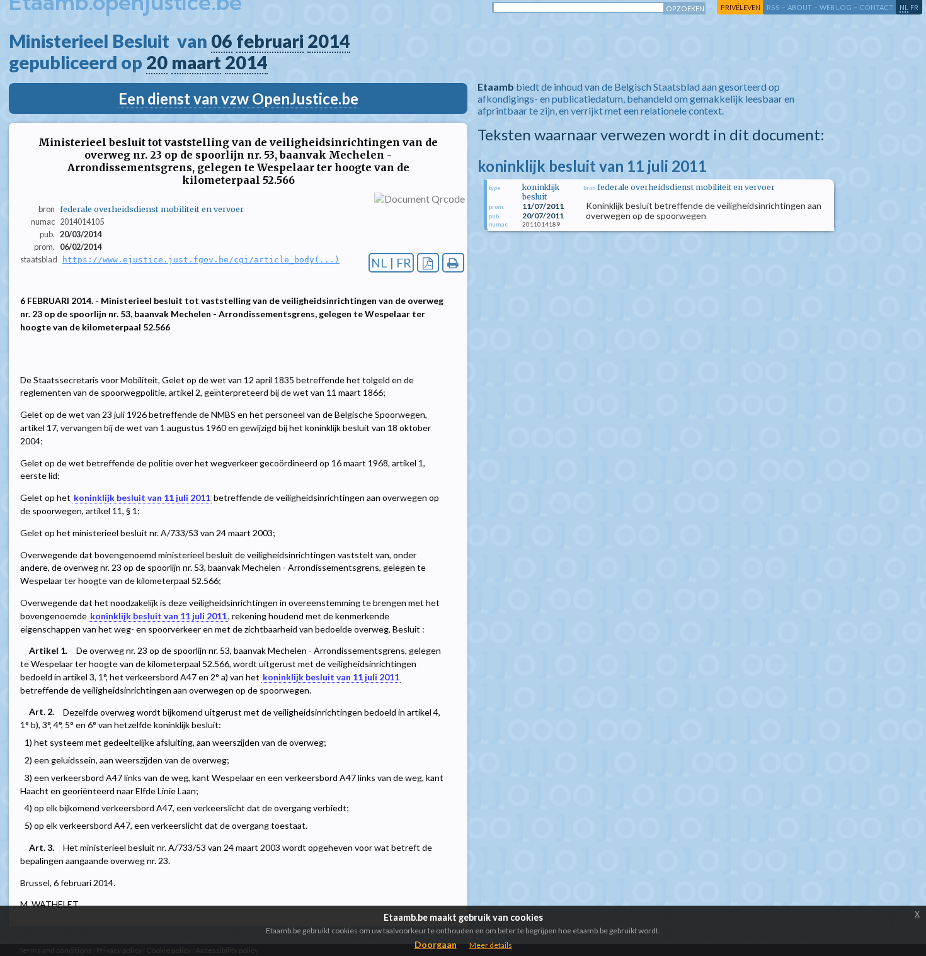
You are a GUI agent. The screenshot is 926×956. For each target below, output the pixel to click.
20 (157, 62)
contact (876, 7)
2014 (328, 41)
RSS (773, 7)
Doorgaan (435, 944)
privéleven (740, 7)
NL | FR (391, 263)
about (799, 7)
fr (914, 7)
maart (196, 62)
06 (221, 41)
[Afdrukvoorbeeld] (453, 263)
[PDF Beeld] (428, 263)
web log (836, 7)
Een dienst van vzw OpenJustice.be (238, 98)
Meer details (490, 945)
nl (904, 7)
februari (270, 41)
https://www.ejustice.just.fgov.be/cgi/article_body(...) (201, 259)
